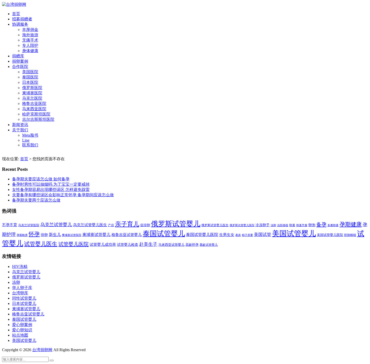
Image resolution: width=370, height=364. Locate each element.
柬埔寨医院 (32, 93)
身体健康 (30, 51)
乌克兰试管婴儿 (56, 224)
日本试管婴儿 (24, 303)
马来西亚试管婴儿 (171, 245)
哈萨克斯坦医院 (36, 114)
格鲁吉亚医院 (34, 103)
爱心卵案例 (22, 324)
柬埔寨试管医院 (71, 234)
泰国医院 (30, 77)
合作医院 (20, 66)
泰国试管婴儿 (164, 233)
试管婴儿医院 (73, 244)
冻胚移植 (282, 225)
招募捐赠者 (22, 19)
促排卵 (145, 225)
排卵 (44, 235)
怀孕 (34, 234)
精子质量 (247, 234)
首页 (16, 14)
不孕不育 (9, 225)
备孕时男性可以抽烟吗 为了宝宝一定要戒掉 (51, 184)
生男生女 (226, 235)
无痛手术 (30, 40)
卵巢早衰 (301, 225)
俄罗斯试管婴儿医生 (215, 225)
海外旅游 (30, 35)
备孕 (321, 224)
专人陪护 (30, 45)
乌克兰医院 (32, 98)
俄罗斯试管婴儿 (175, 224)
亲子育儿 (127, 224)
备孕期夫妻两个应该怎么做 (36, 200)
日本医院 (30, 82)
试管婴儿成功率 (103, 244)
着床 (238, 234)
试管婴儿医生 (40, 244)
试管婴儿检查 (127, 244)
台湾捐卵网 (42, 350)
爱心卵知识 (22, 330)
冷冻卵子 (262, 225)
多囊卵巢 (333, 225)
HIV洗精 (19, 266)
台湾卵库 (20, 293)
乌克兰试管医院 (28, 225)
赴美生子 (148, 244)
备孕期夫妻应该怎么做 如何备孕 (40, 179)
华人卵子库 (22, 288)
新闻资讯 (20, 125)
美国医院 (30, 72)
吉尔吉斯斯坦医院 (38, 119)
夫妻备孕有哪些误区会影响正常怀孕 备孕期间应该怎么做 (63, 195)
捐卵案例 (20, 61)
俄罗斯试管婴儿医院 (242, 225)
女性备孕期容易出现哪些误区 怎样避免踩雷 (51, 189)
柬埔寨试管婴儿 (96, 234)
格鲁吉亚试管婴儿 (127, 234)
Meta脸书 (30, 135)
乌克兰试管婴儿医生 (90, 225)
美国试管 (262, 234)
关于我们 (20, 130)
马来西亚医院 (34, 109)
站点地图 (20, 335)
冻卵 (273, 225)
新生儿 (55, 234)
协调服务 (20, 24)
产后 (111, 225)
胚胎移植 (350, 235)
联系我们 (30, 145)
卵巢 (292, 225)
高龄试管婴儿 (209, 245)
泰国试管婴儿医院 (202, 234)
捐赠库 (18, 56)
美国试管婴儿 (294, 233)
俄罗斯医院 (32, 88)
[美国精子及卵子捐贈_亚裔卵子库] (14, 4)
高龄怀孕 (192, 245)
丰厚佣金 (30, 29)
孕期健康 (351, 224)
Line (25, 140)
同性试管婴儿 (24, 298)
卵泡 (311, 225)
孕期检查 (22, 234)
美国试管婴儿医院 (330, 235)
